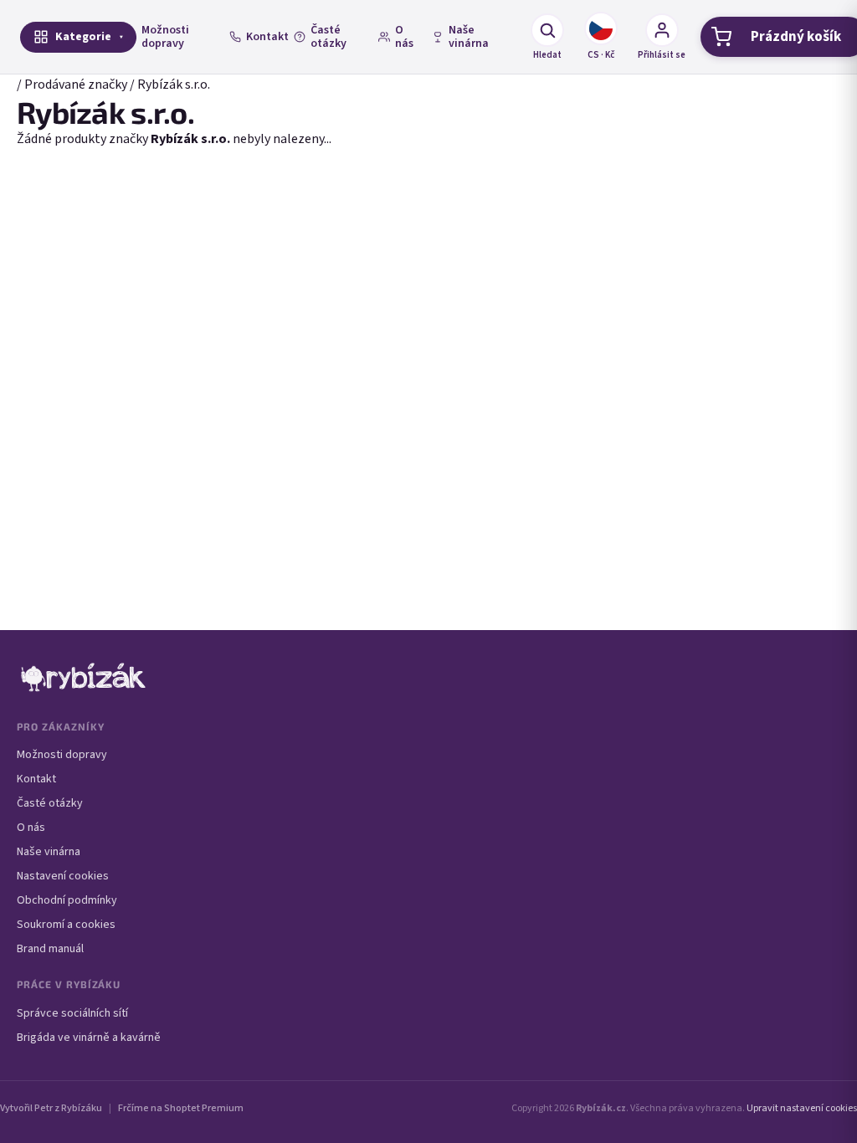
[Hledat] (547, 30)
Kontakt (267, 36)
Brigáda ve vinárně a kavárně (89, 1037)
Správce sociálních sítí (72, 1013)
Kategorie (83, 36)
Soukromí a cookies (66, 924)
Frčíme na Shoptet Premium (181, 1108)
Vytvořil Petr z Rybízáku (51, 1108)
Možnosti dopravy (165, 37)
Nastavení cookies (63, 876)
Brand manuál (50, 949)
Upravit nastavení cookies (802, 1108)
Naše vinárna (469, 37)
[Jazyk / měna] (601, 28)
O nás (404, 37)
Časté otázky (328, 37)
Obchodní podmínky (67, 900)
